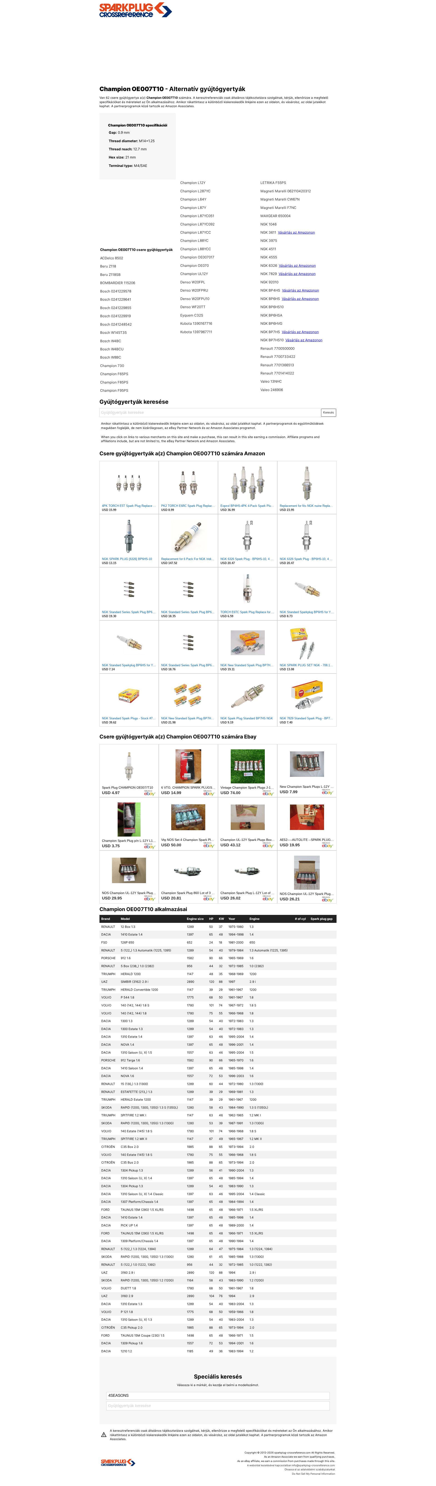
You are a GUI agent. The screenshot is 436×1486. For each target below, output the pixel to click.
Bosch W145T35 (113, 332)
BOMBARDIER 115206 (117, 283)
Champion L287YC (195, 191)
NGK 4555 (268, 257)
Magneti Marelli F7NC (278, 208)
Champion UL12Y (194, 274)
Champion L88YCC (195, 249)
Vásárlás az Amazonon (296, 232)
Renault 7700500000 (277, 348)
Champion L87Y (193, 208)
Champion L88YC (194, 240)
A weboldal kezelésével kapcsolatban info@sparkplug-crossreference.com (291, 1465)
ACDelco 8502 (111, 258)
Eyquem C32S (191, 315)
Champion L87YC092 (197, 224)
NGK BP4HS (270, 290)
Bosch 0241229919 (115, 316)
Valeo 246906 (271, 390)
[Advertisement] (218, 50)
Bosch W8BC (110, 357)
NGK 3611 (268, 232)
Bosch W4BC (110, 341)
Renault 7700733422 (277, 356)
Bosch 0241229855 (115, 308)
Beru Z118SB (110, 274)
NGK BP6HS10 (272, 307)
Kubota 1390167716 (196, 323)
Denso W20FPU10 (194, 299)
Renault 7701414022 (277, 373)
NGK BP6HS (270, 299)
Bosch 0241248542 (116, 324)
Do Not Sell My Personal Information (313, 1473)
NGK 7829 (269, 274)
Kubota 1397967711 (196, 332)
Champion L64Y (193, 199)
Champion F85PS (114, 382)
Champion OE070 (194, 265)
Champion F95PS (114, 390)
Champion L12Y (193, 183)
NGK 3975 (268, 240)
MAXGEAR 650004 (275, 216)
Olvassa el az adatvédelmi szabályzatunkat (310, 1469)
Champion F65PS (114, 374)
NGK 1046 (268, 224)
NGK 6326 (269, 265)
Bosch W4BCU (112, 349)
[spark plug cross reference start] (135, 16)
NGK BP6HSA (271, 315)
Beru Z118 (108, 266)
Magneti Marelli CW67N (280, 199)
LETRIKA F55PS (273, 183)
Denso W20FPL (192, 282)
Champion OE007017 (197, 257)
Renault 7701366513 (277, 365)
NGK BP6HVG (271, 323)
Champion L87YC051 (197, 216)
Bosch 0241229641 (115, 299)
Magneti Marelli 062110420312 (285, 191)
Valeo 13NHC (271, 381)
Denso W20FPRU (194, 290)
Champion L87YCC (195, 232)
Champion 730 (112, 366)
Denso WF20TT (193, 307)
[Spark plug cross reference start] (118, 1463)
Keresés (328, 412)
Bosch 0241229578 (115, 291)
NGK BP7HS (270, 332)
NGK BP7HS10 (272, 340)
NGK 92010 (269, 282)
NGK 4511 (268, 249)
